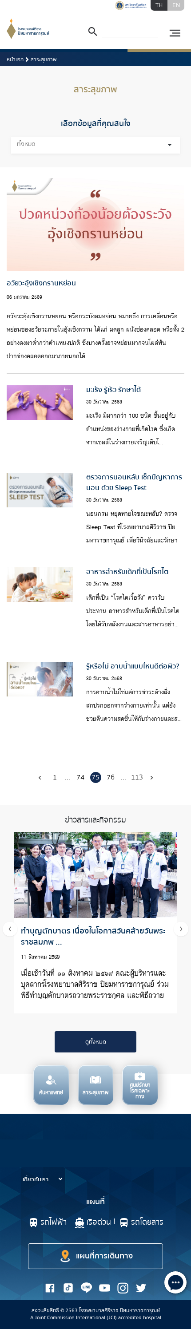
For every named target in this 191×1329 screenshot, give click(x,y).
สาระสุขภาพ (43, 59)
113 (136, 777)
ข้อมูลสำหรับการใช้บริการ (53, 1161)
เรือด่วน (99, 1222)
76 (111, 777)
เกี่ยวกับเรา (36, 1179)
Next (181, 929)
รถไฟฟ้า (53, 1222)
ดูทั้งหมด (95, 1041)
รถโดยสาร (147, 1222)
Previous (10, 929)
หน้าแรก (15, 59)
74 (80, 777)
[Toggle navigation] (174, 33)
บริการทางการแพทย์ (47, 1142)
